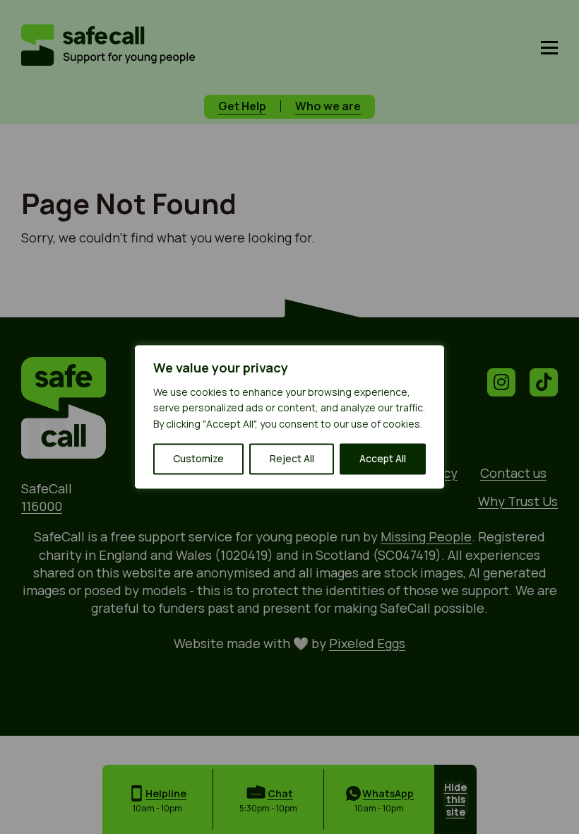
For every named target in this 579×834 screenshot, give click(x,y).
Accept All (382, 459)
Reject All (292, 459)
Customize (198, 459)
